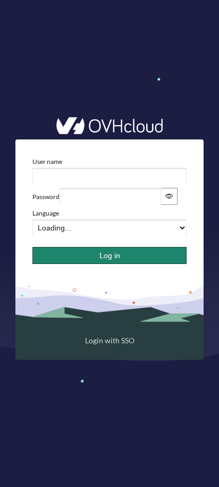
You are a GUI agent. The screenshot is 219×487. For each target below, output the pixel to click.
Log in (109, 255)
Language (45, 213)
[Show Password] (169, 196)
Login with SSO (109, 340)
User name (47, 162)
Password (46, 197)
